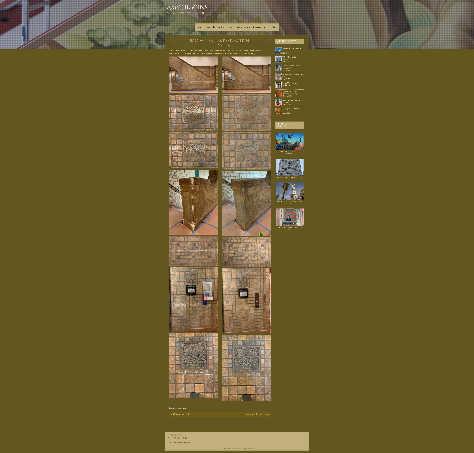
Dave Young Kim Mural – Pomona (290, 153)
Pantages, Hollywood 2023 (257, 414)
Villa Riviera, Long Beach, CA (290, 58)
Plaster (230, 27)
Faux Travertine (289, 83)
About (274, 27)
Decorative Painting (215, 27)
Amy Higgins (187, 7)
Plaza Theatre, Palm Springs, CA (291, 67)
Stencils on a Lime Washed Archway (290, 93)
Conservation (243, 27)
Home (199, 27)
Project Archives (260, 27)
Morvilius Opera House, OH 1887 (290, 228)
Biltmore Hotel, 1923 (180, 414)
